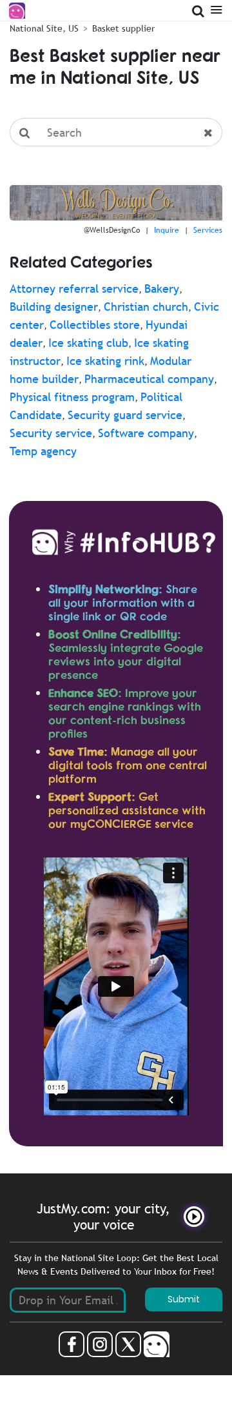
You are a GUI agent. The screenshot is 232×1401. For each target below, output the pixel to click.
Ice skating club (88, 342)
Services (207, 230)
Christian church (146, 306)
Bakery (161, 288)
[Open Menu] (216, 9)
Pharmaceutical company (149, 378)
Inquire (166, 230)
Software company (146, 433)
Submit (184, 1299)
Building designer (54, 306)
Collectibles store (95, 324)
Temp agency (43, 451)
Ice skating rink (105, 360)
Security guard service (125, 414)
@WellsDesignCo (112, 230)
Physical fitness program (72, 396)
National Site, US (44, 28)
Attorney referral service (74, 288)
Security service (51, 433)
